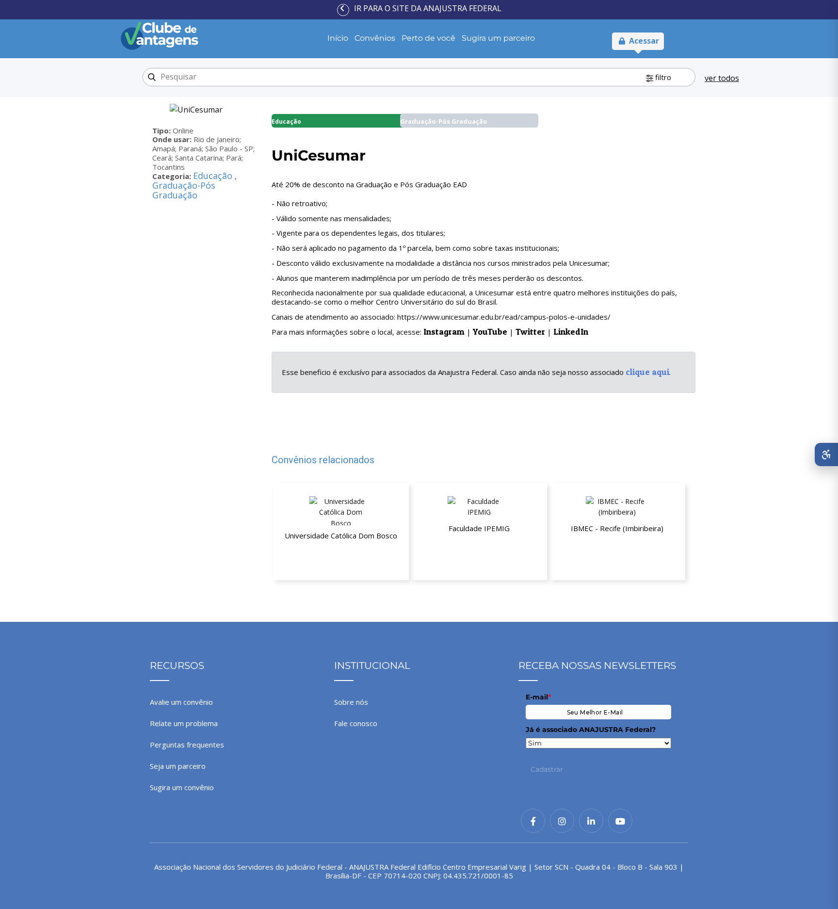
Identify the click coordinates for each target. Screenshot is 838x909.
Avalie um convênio (181, 702)
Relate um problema (184, 723)
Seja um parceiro (178, 766)
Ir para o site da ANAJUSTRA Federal (427, 8)
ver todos (722, 78)
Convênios (375, 38)
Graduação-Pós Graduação (183, 190)
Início (337, 38)
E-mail (538, 697)
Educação (214, 175)
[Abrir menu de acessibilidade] (826, 454)
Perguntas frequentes (187, 744)
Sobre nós (351, 702)
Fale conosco (355, 723)
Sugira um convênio (182, 787)
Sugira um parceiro (498, 38)
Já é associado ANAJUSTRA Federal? (591, 729)
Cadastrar (547, 769)
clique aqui (647, 372)
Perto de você (428, 38)
